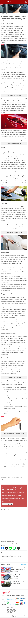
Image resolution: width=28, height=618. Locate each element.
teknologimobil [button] (5, 556)
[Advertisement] (14, 526)
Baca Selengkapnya (8, 504)
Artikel (3, 602)
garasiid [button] (12, 559)
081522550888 (12, 604)
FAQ (3, 595)
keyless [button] (19, 556)
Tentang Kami (4, 598)
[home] (25, 2)
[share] (22, 2)
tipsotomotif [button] (5, 559)
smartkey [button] (13, 556)
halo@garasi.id (12, 599)
